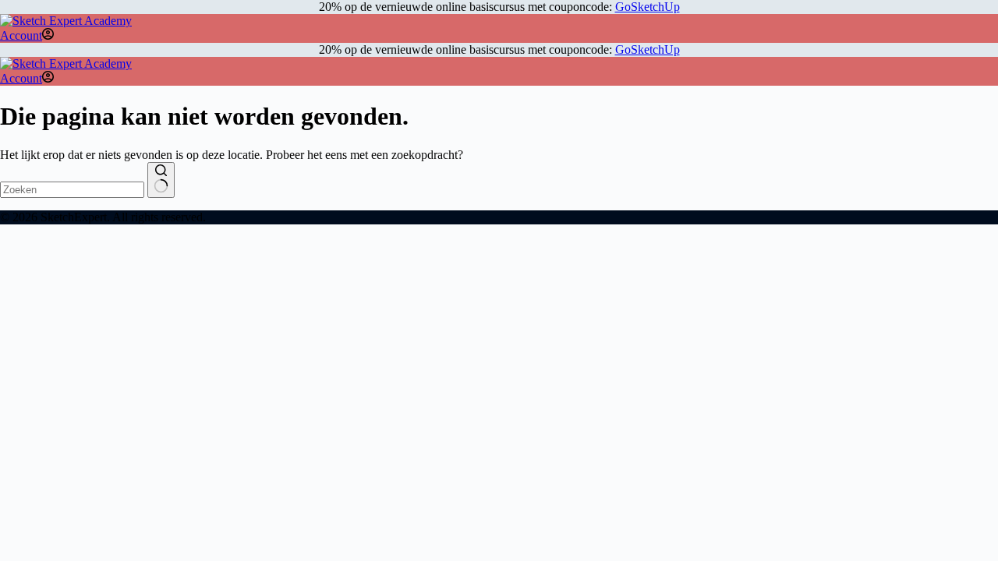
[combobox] (72, 190)
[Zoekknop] (161, 180)
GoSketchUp (647, 6)
